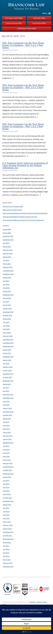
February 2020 (8, 336)
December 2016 (8, 394)
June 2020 (6, 326)
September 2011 (8, 539)
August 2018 (7, 360)
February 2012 (8, 525)
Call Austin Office (39, 18)
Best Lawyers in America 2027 (12, 210)
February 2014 (8, 463)
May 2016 (6, 405)
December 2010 (8, 566)
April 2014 (6, 456)
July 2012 (6, 508)
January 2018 (7, 370)
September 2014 (8, 443)
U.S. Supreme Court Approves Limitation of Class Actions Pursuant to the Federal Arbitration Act (25, 165)
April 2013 (6, 491)
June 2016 (6, 401)
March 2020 (7, 332)
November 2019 (8, 343)
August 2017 (7, 384)
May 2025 (6, 243)
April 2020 (6, 329)
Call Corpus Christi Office (14, 18)
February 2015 (8, 436)
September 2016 (8, 398)
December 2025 (8, 236)
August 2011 (7, 542)
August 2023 (7, 257)
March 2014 (7, 460)
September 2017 (8, 381)
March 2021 (7, 305)
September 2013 (8, 474)
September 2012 (8, 501)
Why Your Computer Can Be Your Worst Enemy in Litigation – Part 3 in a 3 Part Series (23, 45)
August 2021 (7, 298)
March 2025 (7, 246)
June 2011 (6, 549)
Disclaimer (32, 602)
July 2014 (6, 446)
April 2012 (6, 518)
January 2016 (7, 408)
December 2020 (8, 312)
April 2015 (6, 429)
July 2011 (6, 546)
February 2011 (8, 563)
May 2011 (6, 553)
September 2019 (8, 346)
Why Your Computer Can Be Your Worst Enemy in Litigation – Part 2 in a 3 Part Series (23, 87)
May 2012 (6, 515)
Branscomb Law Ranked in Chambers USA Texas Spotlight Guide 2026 (25, 213)
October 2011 (7, 535)
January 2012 (7, 529)
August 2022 (7, 277)
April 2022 (6, 288)
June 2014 (6, 449)
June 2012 (6, 511)
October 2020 (7, 315)
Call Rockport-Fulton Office (26, 28)
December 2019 (8, 339)
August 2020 (7, 319)
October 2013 (7, 470)
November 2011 (8, 532)
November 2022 (8, 271)
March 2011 (7, 560)
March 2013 (7, 494)
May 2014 (6, 453)
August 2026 (7, 229)
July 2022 (6, 281)
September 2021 (8, 295)
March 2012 (7, 522)
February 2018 (8, 367)
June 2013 (6, 484)
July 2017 (6, 388)
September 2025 (8, 240)
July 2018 (6, 363)
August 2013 (7, 477)
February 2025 (8, 250)
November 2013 (8, 467)
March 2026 (7, 233)
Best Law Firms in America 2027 (13, 206)
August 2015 (7, 418)
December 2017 (8, 374)
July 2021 (6, 302)
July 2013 (6, 480)
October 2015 (7, 415)
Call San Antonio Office (14, 23)
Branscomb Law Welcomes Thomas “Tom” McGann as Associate (23, 220)
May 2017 (6, 391)
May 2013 (6, 487)
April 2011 (6, 556)
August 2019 (7, 350)
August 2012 (7, 504)
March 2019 (7, 353)
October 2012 (7, 498)
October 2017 (7, 377)
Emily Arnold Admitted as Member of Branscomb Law (20, 217)
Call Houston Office (39, 23)
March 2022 (7, 291)
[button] (44, 13)
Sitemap (39, 602)
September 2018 (8, 357)
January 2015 (7, 439)
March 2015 (7, 432)
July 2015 (6, 422)
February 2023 (8, 267)
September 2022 (8, 274)
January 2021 (7, 308)
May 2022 (6, 284)
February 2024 (8, 253)
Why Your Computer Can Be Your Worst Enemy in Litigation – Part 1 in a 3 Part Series (23, 126)
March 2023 (7, 264)
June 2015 (6, 425)
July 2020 (6, 322)
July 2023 (6, 260)
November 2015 (8, 412)
